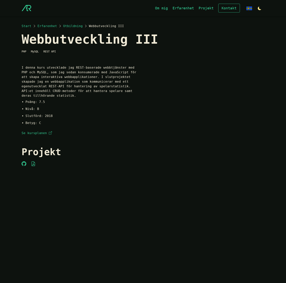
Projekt (206, 8)
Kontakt (229, 8)
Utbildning (73, 26)
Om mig (161, 8)
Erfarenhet (183, 8)
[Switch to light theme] (259, 8)
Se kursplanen (34, 133)
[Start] (26, 8)
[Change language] (249, 8)
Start (26, 26)
